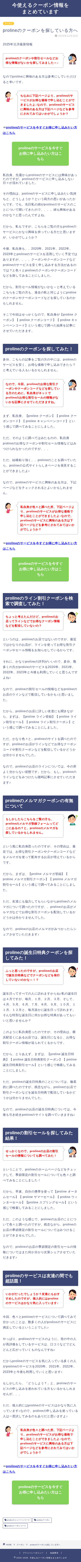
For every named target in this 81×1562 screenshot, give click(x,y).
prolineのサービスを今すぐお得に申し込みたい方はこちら (40, 153)
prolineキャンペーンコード (18, 1520)
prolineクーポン (43, 1520)
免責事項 (54, 1553)
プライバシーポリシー (33, 1553)
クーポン (8, 23)
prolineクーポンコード (16, 1526)
